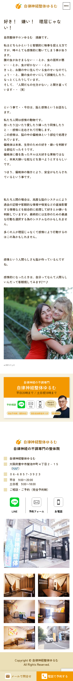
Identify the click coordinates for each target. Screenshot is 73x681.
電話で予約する (58, 676)
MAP (15, 468)
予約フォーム (36, 511)
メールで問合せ (21, 676)
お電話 (58, 511)
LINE (14, 511)
